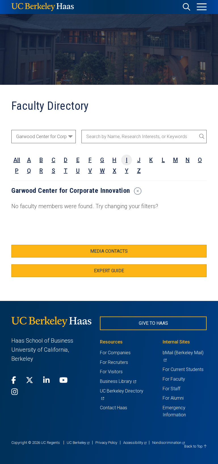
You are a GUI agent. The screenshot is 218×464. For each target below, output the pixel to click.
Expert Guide (109, 270)
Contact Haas (113, 407)
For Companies (115, 352)
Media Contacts (109, 251)
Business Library (118, 381)
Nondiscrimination (168, 442)
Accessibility (134, 442)
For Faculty (174, 379)
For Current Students (183, 369)
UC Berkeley (78, 442)
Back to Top (194, 446)
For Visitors (111, 371)
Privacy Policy (106, 442)
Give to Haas (153, 323)
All (16, 160)
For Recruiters (114, 362)
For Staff (171, 388)
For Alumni (173, 398)
